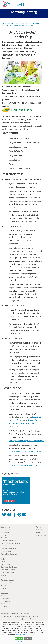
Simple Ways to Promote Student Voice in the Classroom (25, 423)
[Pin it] (19, 515)
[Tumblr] (14, 515)
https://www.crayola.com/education (25, 451)
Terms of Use (16, 619)
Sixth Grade (36, 23)
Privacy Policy (7, 616)
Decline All (28, 638)
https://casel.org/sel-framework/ (23, 465)
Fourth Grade (26, 23)
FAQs (3, 562)
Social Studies (19, 25)
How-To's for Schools (8, 570)
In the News (5, 598)
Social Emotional (7, 25)
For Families (5, 535)
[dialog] (24, 632)
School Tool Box (41, 535)
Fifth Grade (17, 23)
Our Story (4, 596)
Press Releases (6, 601)
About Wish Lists (6, 538)
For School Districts (7, 530)
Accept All (18, 638)
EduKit (38, 532)
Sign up (9, 501)
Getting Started (6, 564)
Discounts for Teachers (8, 548)
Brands (3, 588)
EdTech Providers (7, 583)
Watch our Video (6, 551)
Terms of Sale (5, 619)
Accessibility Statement (9, 554)
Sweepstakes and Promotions (10, 543)
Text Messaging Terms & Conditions (26, 616)
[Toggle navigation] (43, 4)
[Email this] (24, 515)
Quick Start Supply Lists (9, 540)
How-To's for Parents (8, 572)
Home (4, 23)
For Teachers (5, 532)
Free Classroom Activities (9, 546)
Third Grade (29, 25)
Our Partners (5, 604)
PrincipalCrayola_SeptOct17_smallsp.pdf (26, 440)
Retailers (4, 585)
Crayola (10, 23)
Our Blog (4, 606)
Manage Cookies (24, 641)
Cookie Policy (28, 619)
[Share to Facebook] (9, 515)
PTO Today (39, 530)
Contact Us (4, 575)
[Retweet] (4, 515)
